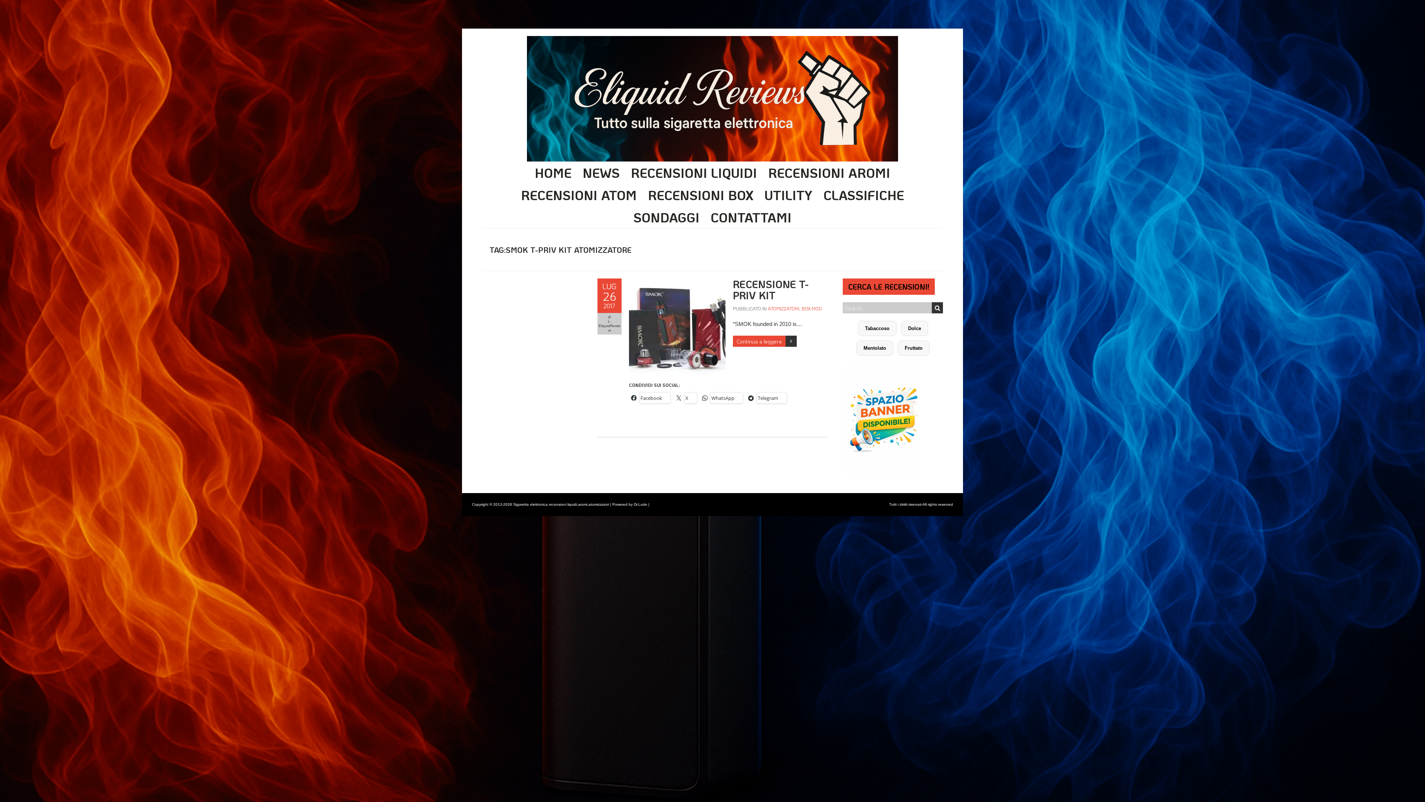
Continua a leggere (759, 341)
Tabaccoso (877, 328)
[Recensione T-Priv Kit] (677, 282)
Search (937, 307)
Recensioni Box (700, 194)
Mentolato (875, 348)
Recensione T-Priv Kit (771, 289)
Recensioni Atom (579, 194)
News (601, 172)
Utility (788, 194)
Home (553, 172)
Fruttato (914, 348)
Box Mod (812, 308)
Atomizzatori (783, 308)
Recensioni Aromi (829, 172)
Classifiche (863, 194)
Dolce (914, 328)
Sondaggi (666, 217)
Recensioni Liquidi (694, 172)
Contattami (751, 217)
